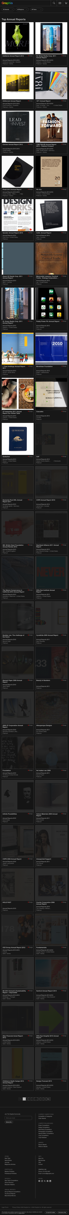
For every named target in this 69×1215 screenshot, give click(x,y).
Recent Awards (42, 1144)
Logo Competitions (43, 1135)
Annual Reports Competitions (12, 1191)
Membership (41, 1160)
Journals (7, 1162)
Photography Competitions (45, 1131)
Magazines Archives (10, 1164)
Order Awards (42, 1118)
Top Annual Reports (10, 1193)
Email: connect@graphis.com (46, 1173)
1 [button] (24, 1099)
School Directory (9, 1182)
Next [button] (48, 1099)
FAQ (39, 1162)
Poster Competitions (43, 1125)
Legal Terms (5, 1207)
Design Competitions (43, 1127)
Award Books (8, 1160)
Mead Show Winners (10, 1195)
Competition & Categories (45, 1116)
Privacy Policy (16, 1207)
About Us (40, 1158)
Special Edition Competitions (46, 1133)
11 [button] (41, 1099)
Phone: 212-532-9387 (44, 1171)
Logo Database (42, 1137)
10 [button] (39, 1099)
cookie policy (21, 1213)
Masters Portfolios (9, 1171)
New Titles (7, 1158)
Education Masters (10, 1184)
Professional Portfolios (11, 1173)
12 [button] (44, 1099)
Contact (40, 1164)
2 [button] (27, 1099)
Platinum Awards (42, 1146)
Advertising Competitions (45, 1129)
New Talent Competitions (11, 1180)
